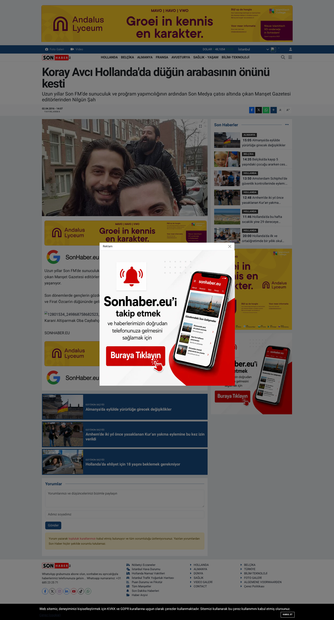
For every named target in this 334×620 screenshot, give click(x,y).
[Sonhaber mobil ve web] (167, 318)
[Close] (230, 246)
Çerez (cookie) (50, 615)
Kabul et (287, 614)
